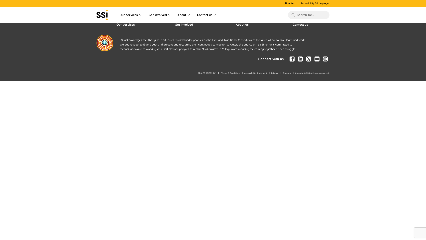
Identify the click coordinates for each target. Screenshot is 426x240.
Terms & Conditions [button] (230, 73)
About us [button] (242, 24)
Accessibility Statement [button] (255, 73)
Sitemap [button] (287, 73)
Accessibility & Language (315, 3)
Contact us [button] (300, 24)
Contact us (204, 15)
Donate (289, 3)
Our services (128, 15)
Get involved (158, 15)
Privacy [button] (274, 73)
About (182, 15)
